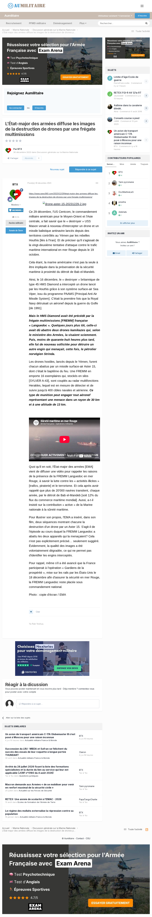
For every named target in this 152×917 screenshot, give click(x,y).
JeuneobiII (118, 95)
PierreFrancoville (121, 83)
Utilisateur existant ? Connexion (114, 16)
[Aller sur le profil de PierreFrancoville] (109, 78)
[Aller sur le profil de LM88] (109, 119)
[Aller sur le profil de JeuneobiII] (109, 94)
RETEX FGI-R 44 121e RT (127, 92)
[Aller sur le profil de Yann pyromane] (114, 183)
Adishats (123, 212)
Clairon (82, 752)
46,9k (16, 217)
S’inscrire (142, 15)
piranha (122, 202)
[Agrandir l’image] (64, 204)
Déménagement (62, 23)
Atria (116, 111)
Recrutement (14, 23)
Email (117, 253)
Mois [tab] (122, 164)
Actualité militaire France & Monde (41, 740)
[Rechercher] (146, 23)
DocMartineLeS (126, 192)
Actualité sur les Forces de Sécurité (35, 790)
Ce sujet (135, 23)
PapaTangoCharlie (88, 799)
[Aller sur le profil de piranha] (114, 202)
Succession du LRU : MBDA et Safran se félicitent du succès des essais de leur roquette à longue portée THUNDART (36, 751)
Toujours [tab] (144, 164)
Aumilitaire (11, 15)
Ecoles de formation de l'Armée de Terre (36, 802)
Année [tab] (133, 164)
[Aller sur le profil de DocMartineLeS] (114, 192)
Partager (13, 158)
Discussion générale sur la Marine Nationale (57, 152)
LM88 (116, 121)
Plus (82, 23)
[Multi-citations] (31, 612)
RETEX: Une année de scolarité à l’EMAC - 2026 (33, 799)
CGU (88, 838)
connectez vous (86, 688)
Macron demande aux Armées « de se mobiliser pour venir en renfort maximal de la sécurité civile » (39, 786)
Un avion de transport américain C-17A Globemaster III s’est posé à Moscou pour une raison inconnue (40, 736)
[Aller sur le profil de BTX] (8, 150)
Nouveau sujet (57, 169)
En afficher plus (127, 223)
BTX (20, 149)
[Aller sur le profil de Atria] (109, 106)
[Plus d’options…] (97, 183)
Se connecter (15, 108)
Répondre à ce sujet (85, 169)
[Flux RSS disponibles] (147, 830)
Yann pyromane (86, 786)
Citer (38, 612)
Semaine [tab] (111, 164)
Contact (80, 838)
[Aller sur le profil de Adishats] (114, 212)
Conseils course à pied (126, 118)
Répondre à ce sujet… (32, 704)
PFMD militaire (37, 23)
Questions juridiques (28, 776)
